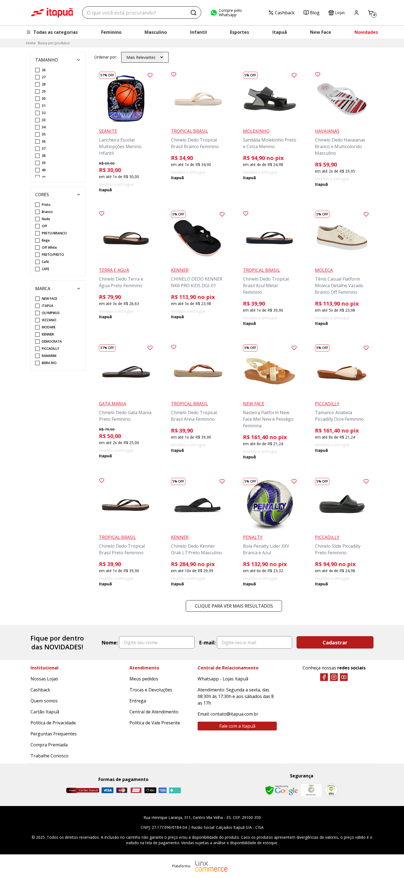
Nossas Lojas (44, 679)
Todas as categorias (55, 32)
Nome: (109, 642)
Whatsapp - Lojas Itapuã (223, 679)
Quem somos (44, 701)
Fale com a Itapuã (237, 726)
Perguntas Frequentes (54, 734)
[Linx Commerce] (211, 866)
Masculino (156, 32)
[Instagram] (334, 677)
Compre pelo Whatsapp (230, 12)
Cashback (285, 13)
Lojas (340, 12)
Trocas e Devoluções (150, 690)
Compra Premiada (49, 745)
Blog (315, 13)
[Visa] (107, 790)
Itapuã (279, 32)
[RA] (331, 790)
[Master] (122, 790)
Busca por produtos (54, 43)
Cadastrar (335, 642)
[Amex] (163, 790)
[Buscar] (193, 12)
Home (31, 43)
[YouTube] (344, 677)
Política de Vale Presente (154, 723)
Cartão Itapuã (45, 712)
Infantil (198, 32)
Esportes (239, 32)
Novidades (366, 32)
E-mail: (207, 642)
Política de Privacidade (53, 723)
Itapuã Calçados (52, 12)
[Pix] (175, 790)
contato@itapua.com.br (234, 714)
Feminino (111, 32)
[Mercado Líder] (311, 790)
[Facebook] (324, 677)
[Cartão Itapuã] (82, 790)
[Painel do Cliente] (356, 12)
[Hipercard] (136, 790)
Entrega (137, 701)
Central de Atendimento (153, 712)
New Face (320, 32)
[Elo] (150, 790)
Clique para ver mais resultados (234, 606)
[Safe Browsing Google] (281, 790)
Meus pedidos (143, 679)
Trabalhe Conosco (49, 756)
